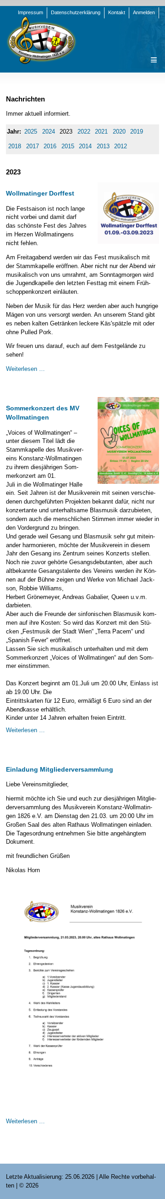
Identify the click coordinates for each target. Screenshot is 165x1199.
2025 (30, 131)
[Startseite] (41, 39)
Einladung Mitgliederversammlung (59, 769)
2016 (50, 146)
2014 (85, 146)
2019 (136, 131)
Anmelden (144, 12)
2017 (32, 146)
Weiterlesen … (25, 368)
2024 (48, 131)
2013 (103, 146)
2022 (83, 131)
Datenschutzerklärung (75, 12)
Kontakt (116, 12)
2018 (14, 146)
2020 (119, 131)
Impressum (30, 12)
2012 (120, 146)
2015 (67, 146)
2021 (101, 131)
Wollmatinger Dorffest (40, 193)
